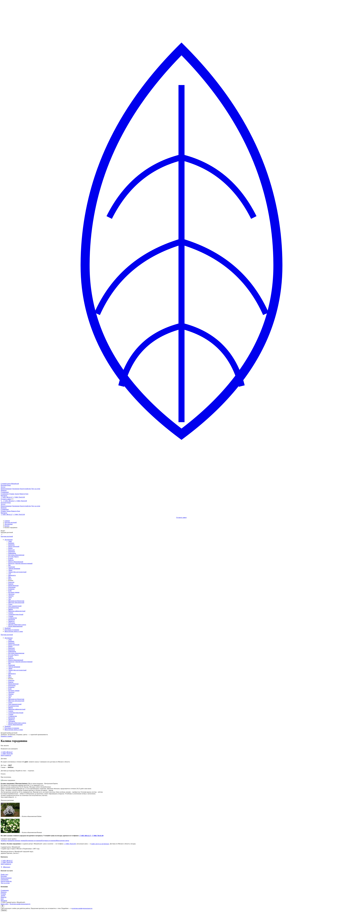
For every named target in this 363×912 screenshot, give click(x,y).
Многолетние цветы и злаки (14, 631)
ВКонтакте (6, 867)
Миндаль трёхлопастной (16, 602)
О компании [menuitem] (5, 494)
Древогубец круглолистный (17, 572)
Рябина (10, 609)
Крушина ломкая (13, 592)
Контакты (4, 495)
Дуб (9, 573)
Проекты (4, 490)
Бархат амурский (13, 546)
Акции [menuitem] (17, 494)
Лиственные (9, 524)
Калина (7, 526)
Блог (18, 511)
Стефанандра (12, 618)
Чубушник (11, 623)
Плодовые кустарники (12, 630)
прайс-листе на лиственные (100, 844)
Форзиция (11, 619)
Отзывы (3, 511)
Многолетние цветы (62, 840)
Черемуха (11, 621)
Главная (7, 521)
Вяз (9, 565)
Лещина (11, 596)
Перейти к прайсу (6, 736)
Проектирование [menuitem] (6, 488)
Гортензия (11, 567)
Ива (9, 577)
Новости (14, 511)
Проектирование (6, 506)
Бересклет (11, 550)
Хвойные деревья (6, 840)
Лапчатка (11, 594)
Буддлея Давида (13, 556)
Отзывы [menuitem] (11, 494)
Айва (10, 541)
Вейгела (11, 560)
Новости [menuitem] (22, 494)
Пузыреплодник (13, 607)
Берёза (10, 548)
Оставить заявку (6, 499)
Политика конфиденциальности (20, 904)
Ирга (10, 579)
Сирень (10, 613)
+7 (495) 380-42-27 (7, 497)
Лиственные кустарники (33, 840)
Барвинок (11, 544)
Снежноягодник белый (15, 614)
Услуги (3, 487)
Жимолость (12, 575)
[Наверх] (2, 906)
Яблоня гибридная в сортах (17, 624)
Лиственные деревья (18, 840)
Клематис (11, 589)
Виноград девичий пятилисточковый (20, 563)
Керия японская (13, 585)
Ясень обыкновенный (15, 626)
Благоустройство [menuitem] (25, 488)
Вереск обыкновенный (15, 562)
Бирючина (11, 551)
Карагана (11, 582)
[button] (181, 533)
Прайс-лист (4, 874)
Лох (9, 599)
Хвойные (8, 628)
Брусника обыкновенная (16, 555)
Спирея (10, 616)
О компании (5, 492)
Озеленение (16, 506)
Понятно (4, 910)
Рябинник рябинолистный (16, 611)
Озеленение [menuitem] (16, 488)
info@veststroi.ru (6, 755)
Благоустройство (25, 506)
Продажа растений (11, 522)
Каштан (10, 584)
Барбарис (11, 543)
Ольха (10, 604)
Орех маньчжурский (14, 606)
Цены (9, 485)
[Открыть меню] (12, 499)
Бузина (10, 558)
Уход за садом (35, 506)
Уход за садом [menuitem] (35, 488)
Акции (8, 511)
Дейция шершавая (14, 568)
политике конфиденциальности (82, 908)
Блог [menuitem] (26, 494)
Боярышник (12, 553)
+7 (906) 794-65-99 (19, 497)
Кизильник (12, 587)
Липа (10, 597)
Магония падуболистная (16, 601)
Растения (4, 485)
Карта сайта (4, 904)
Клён (10, 590)
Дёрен (10, 570)
